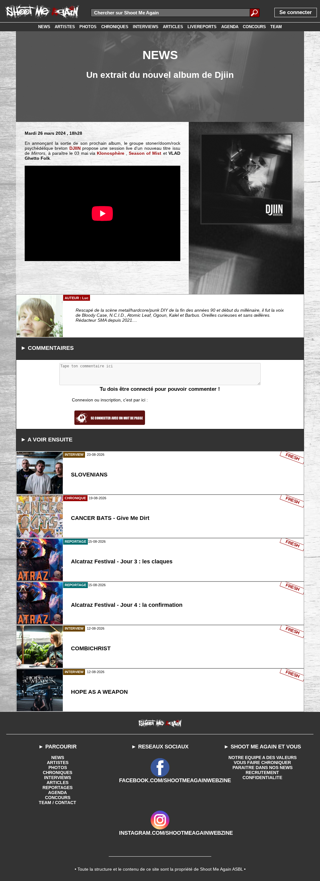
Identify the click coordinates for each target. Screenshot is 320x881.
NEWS (57, 757)
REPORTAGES (57, 787)
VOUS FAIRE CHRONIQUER (262, 762)
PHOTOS (57, 767)
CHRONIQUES (57, 772)
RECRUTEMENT (262, 772)
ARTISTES (57, 762)
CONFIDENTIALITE (262, 777)
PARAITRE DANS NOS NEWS (262, 767)
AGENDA (57, 792)
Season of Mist (145, 153)
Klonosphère (110, 153)
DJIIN (75, 148)
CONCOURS (57, 797)
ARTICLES (57, 782)
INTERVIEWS (57, 777)
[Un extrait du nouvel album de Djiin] (246, 178)
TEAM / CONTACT (57, 802)
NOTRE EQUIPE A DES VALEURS (262, 757)
